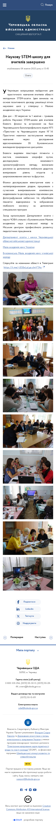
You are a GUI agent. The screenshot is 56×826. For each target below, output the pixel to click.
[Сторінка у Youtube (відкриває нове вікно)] (34, 789)
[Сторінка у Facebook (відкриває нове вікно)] (21, 789)
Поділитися (29, 602)
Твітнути (29, 616)
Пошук (49, 5)
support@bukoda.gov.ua (28, 779)
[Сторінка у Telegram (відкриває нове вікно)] (26, 789)
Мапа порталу (25, 650)
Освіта (28, 76)
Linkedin (29, 609)
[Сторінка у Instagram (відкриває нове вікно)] (30, 789)
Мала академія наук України (18, 247)
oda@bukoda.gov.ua (28, 708)
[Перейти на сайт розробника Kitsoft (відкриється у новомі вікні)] (17, 820)
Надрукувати (29, 623)
